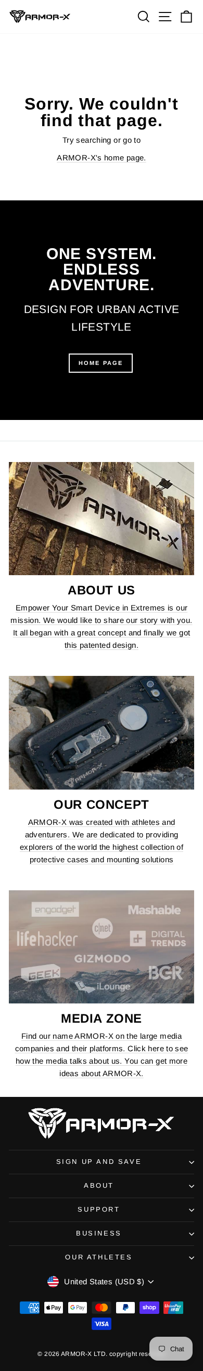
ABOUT (99, 1185)
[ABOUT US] (101, 519)
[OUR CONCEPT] (101, 733)
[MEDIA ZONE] (101, 947)
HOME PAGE (101, 363)
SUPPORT (99, 1209)
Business (99, 1233)
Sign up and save (99, 1161)
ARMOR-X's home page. (101, 157)
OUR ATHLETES (98, 1257)
